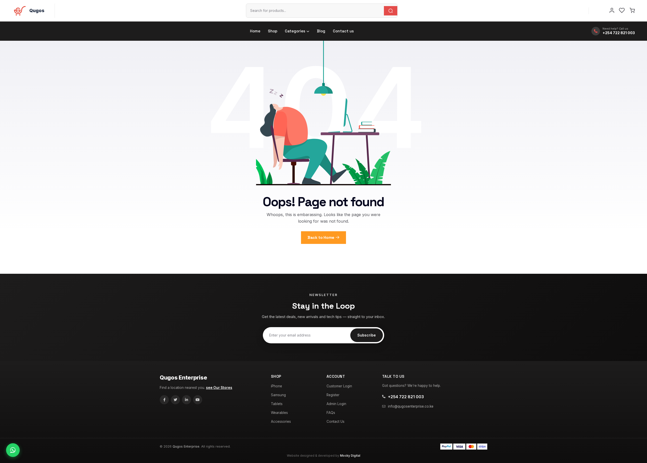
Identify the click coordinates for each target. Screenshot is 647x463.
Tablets (277, 404)
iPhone (276, 386)
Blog (321, 31)
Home (255, 31)
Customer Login (339, 386)
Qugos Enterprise (183, 377)
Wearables (279, 413)
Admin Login (336, 404)
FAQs (331, 413)
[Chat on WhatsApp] (13, 450)
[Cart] (632, 10)
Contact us (343, 31)
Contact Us (335, 421)
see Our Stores (219, 388)
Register (333, 395)
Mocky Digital (350, 455)
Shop (272, 31)
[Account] (612, 10)
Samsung (278, 395)
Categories (295, 31)
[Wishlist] (622, 10)
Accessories (281, 421)
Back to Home (321, 237)
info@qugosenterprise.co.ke (410, 406)
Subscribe (366, 335)
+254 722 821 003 (406, 396)
